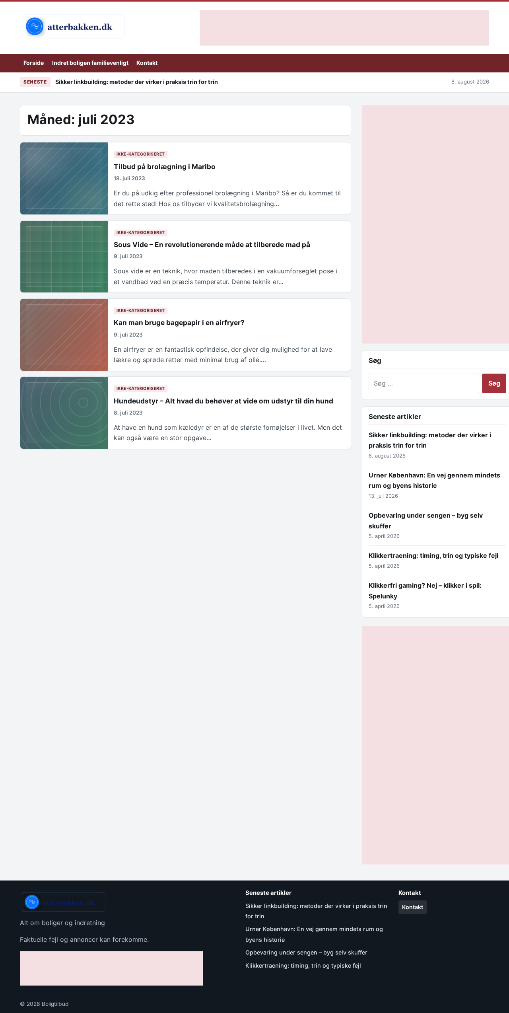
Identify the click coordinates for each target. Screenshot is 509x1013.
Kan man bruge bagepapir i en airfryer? (179, 322)
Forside (33, 62)
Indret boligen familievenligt (90, 62)
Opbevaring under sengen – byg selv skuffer (306, 952)
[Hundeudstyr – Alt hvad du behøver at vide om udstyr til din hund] (64, 413)
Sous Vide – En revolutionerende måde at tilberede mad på (212, 244)
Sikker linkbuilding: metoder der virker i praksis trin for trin (136, 81)
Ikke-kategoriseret (141, 154)
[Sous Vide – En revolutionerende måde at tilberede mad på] (64, 257)
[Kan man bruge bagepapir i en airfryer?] (64, 335)
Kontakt (146, 62)
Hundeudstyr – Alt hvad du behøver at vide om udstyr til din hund (223, 401)
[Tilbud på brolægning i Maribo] (64, 178)
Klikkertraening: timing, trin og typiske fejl (433, 555)
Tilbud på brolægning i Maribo (165, 166)
